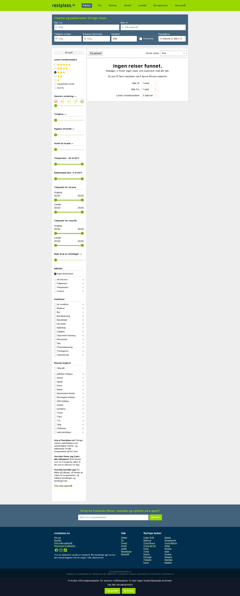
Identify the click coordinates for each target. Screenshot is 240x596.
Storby (113, 5)
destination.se (143, 574)
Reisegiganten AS (123, 572)
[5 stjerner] (69, 64)
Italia (167, 551)
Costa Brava (149, 543)
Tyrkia (146, 551)
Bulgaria (168, 557)
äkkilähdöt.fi (112, 574)
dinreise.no (155, 574)
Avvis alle (129, 590)
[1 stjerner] (69, 80)
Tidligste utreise (62, 34)
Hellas (167, 546)
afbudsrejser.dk (99, 574)
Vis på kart (96, 53)
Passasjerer (164, 34)
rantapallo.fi (123, 574)
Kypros (146, 554)
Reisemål (180, 5)
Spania (168, 538)
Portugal (147, 557)
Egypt (146, 563)
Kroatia (168, 554)
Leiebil (142, 5)
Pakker (87, 5)
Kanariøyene (170, 540)
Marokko (168, 560)
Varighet (115, 34)
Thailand (147, 560)
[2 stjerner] (69, 76)
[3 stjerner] (69, 72)
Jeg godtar (112, 590)
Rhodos (168, 549)
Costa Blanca (171, 543)
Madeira (168, 563)
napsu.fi (133, 574)
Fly (100, 5)
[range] (55, 105)
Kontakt (57, 540)
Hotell (127, 5)
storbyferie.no (168, 574)
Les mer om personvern (120, 584)
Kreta (145, 549)
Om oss (57, 538)
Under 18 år (148, 538)
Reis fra (58, 22)
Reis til (124, 22)
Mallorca (147, 540)
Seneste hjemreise (92, 34)
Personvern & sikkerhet (64, 546)
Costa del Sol (149, 546)
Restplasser (161, 5)
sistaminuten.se (84, 574)
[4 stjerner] (69, 68)
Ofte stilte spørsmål (63, 486)
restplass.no (71, 574)
